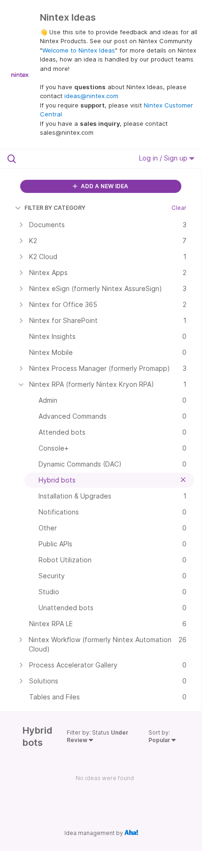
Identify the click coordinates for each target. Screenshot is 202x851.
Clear (178, 207)
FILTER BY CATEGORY (54, 207)
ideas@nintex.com (91, 96)
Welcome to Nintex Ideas (78, 50)
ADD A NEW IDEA (103, 186)
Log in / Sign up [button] (164, 158)
